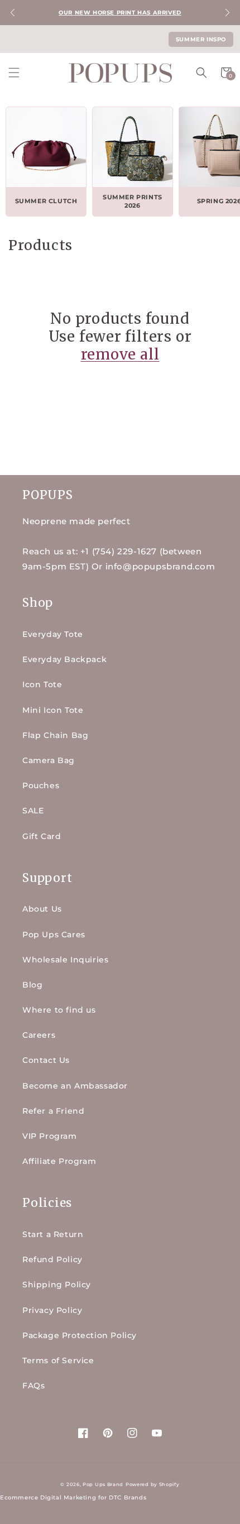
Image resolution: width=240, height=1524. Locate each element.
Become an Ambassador (75, 1086)
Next (227, 13)
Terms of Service (58, 1360)
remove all (120, 354)
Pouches (40, 785)
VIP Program (49, 1136)
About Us (42, 909)
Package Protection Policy (79, 1335)
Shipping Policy (56, 1284)
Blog (32, 985)
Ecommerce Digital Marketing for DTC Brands (73, 1497)
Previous (13, 13)
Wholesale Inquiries (65, 960)
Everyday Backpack (64, 659)
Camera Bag (48, 760)
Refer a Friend (53, 1111)
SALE (33, 811)
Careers (38, 1035)
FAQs (33, 1386)
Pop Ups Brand (103, 1484)
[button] (14, 72)
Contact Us (46, 1060)
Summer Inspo (201, 39)
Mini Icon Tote (52, 710)
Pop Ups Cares (53, 934)
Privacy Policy (52, 1310)
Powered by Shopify (153, 1484)
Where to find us (59, 1010)
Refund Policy (52, 1259)
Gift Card (41, 836)
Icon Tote (42, 684)
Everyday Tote (52, 634)
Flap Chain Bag (55, 735)
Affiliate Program (59, 1161)
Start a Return (52, 1234)
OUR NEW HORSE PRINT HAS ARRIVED (120, 12)
